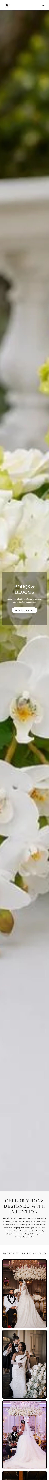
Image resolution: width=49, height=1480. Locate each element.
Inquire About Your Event (24, 610)
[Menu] (43, 5)
